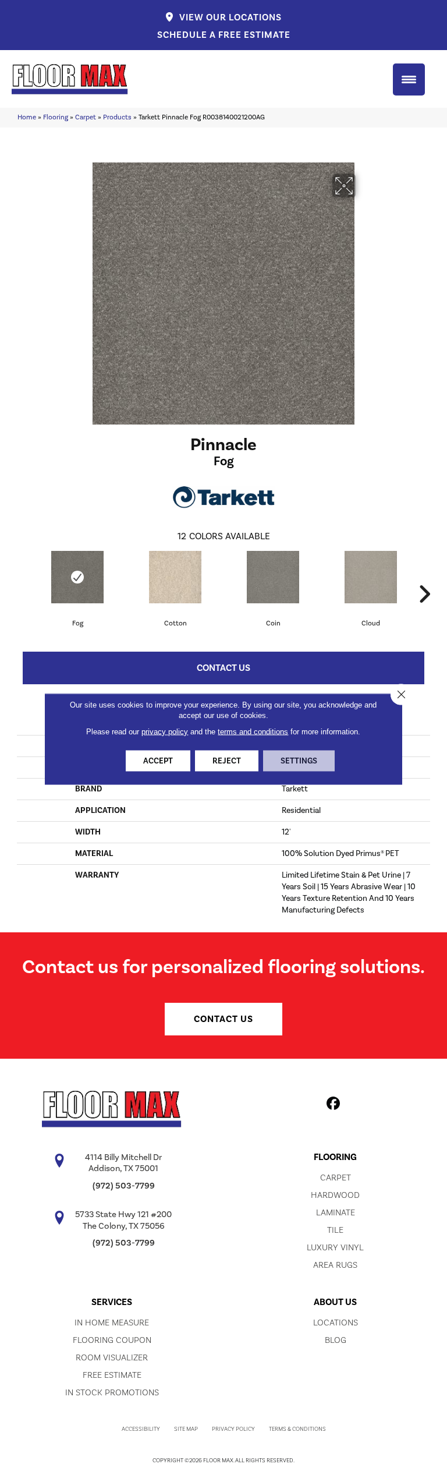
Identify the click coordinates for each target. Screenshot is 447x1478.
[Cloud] (371, 577)
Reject (226, 761)
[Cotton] (175, 577)
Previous (22, 576)
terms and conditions (253, 731)
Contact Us (223, 668)
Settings (299, 761)
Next (424, 576)
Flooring (55, 117)
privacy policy (164, 731)
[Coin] (273, 577)
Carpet (85, 117)
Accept (158, 761)
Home (26, 117)
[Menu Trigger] (409, 79)
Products (117, 117)
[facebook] (333, 1105)
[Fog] (77, 577)
